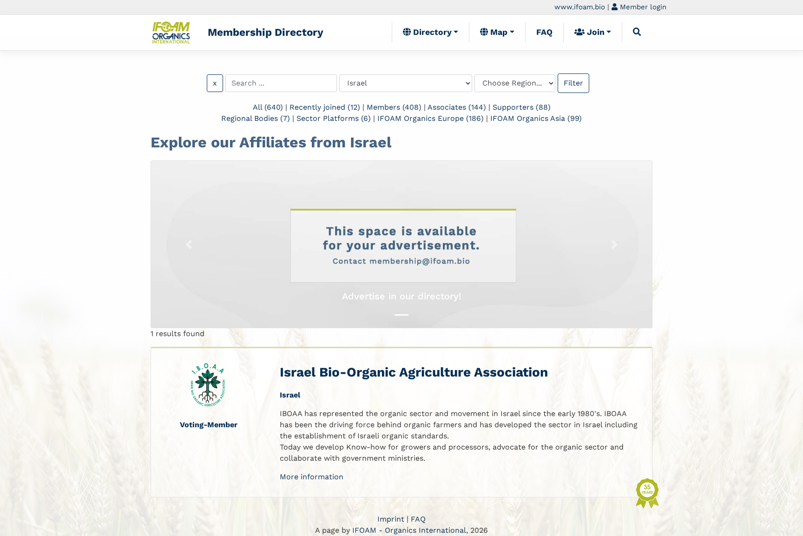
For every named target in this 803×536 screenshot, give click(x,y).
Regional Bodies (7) (255, 118)
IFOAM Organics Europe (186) (430, 118)
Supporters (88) (522, 107)
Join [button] (595, 32)
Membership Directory (265, 32)
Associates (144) (457, 107)
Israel (290, 394)
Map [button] (497, 32)
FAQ (544, 32)
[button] (188, 244)
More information (311, 476)
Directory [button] (431, 32)
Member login (642, 7)
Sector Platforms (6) (333, 118)
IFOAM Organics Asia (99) (536, 118)
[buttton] (637, 32)
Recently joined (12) (325, 107)
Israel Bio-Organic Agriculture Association (414, 372)
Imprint (390, 519)
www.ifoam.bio (579, 7)
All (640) (268, 107)
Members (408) (394, 107)
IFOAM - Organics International (409, 530)
